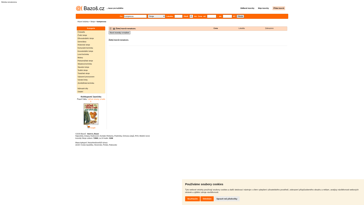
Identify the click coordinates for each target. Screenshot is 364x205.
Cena (216, 28)
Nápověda (79, 136)
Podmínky (118, 136)
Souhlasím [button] (192, 199)
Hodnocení (94, 136)
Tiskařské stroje (84, 73)
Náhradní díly (83, 89)
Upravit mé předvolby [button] (227, 199)
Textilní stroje (83, 70)
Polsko (105, 145)
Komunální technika (85, 48)
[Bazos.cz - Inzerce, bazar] (90, 10)
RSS (137, 136)
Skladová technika (85, 64)
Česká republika (87, 145)
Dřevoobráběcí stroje (86, 38)
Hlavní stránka (83, 22)
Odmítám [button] (207, 199)
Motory (80, 58)
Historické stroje (84, 45)
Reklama (109, 136)
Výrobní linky (83, 80)
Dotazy (87, 136)
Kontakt (103, 136)
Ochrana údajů (128, 136)
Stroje (92, 22)
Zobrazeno (269, 28)
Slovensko (98, 145)
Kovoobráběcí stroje (85, 51)
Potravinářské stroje (85, 61)
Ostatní (80, 92)
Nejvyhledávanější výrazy (97, 143)
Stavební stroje (83, 67)
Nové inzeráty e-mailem (119, 33)
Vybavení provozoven (86, 77)
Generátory (82, 42)
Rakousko (113, 145)
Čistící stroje (82, 35)
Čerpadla (81, 32)
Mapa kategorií (81, 143)
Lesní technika (83, 54)
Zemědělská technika (86, 83)
